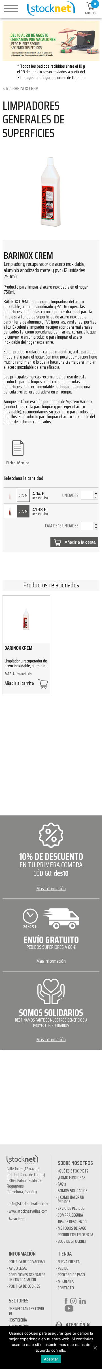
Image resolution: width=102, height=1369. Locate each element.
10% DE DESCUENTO (72, 1222)
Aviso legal (17, 1219)
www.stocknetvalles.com (28, 1211)
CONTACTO (66, 1288)
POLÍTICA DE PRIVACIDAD (27, 1262)
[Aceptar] (95, 1348)
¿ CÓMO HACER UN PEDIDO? (71, 1199)
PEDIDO (63, 1268)
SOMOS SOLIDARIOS (73, 1191)
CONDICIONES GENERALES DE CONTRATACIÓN (27, 1277)
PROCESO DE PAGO (71, 1275)
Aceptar (51, 1359)
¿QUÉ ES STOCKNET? (73, 1171)
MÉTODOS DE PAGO (72, 1228)
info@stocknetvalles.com (28, 1204)
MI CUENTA (66, 1281)
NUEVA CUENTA (69, 1262)
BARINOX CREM (25, 88)
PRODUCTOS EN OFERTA (75, 1235)
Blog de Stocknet (72, 1241)
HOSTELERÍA (18, 1320)
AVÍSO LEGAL (18, 1268)
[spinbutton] (89, 496)
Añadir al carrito (19, 684)
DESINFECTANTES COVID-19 (27, 1311)
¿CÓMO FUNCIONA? (71, 1178)
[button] (96, 493)
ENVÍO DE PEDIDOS (71, 1208)
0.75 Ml (23, 495)
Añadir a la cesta (80, 542)
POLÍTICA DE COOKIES (24, 1286)
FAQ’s (62, 1184)
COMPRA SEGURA (70, 1215)
